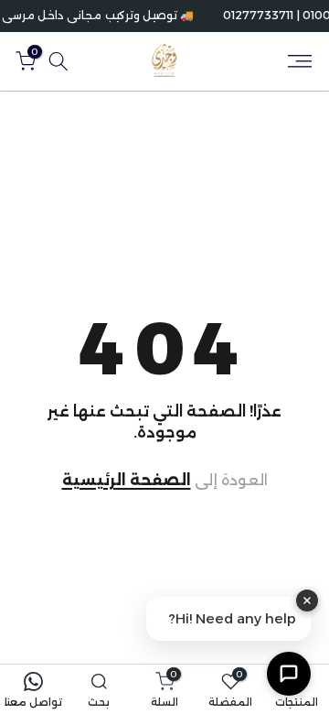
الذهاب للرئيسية (165, 481)
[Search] (58, 61)
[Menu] (299, 61)
